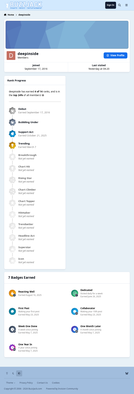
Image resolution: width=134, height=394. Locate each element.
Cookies (56, 382)
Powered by (62, 388)
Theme (10, 382)
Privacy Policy (26, 382)
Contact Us (42, 382)
